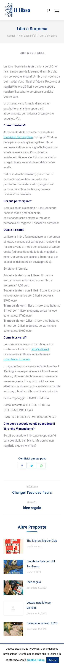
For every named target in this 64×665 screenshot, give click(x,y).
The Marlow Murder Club (42, 540)
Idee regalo (34, 582)
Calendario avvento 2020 (42, 623)
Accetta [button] (53, 660)
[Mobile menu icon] (56, 10)
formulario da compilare (18, 137)
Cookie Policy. (36, 660)
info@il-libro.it (40, 349)
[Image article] (13, 546)
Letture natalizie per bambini (39, 605)
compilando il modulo (17, 359)
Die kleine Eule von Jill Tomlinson (41, 564)
